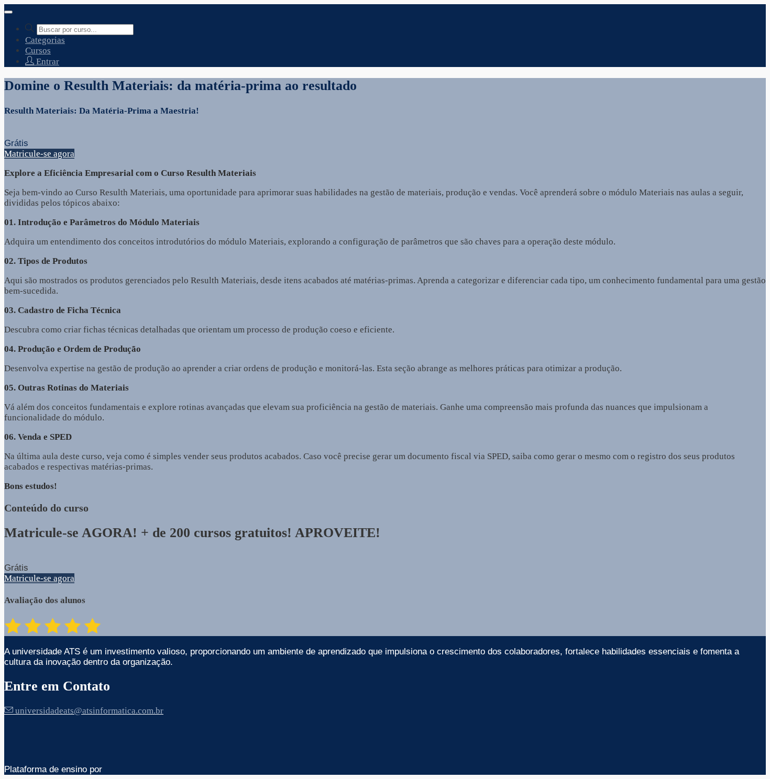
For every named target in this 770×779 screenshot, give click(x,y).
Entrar (46, 61)
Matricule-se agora (39, 154)
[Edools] (133, 769)
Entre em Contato (57, 686)
